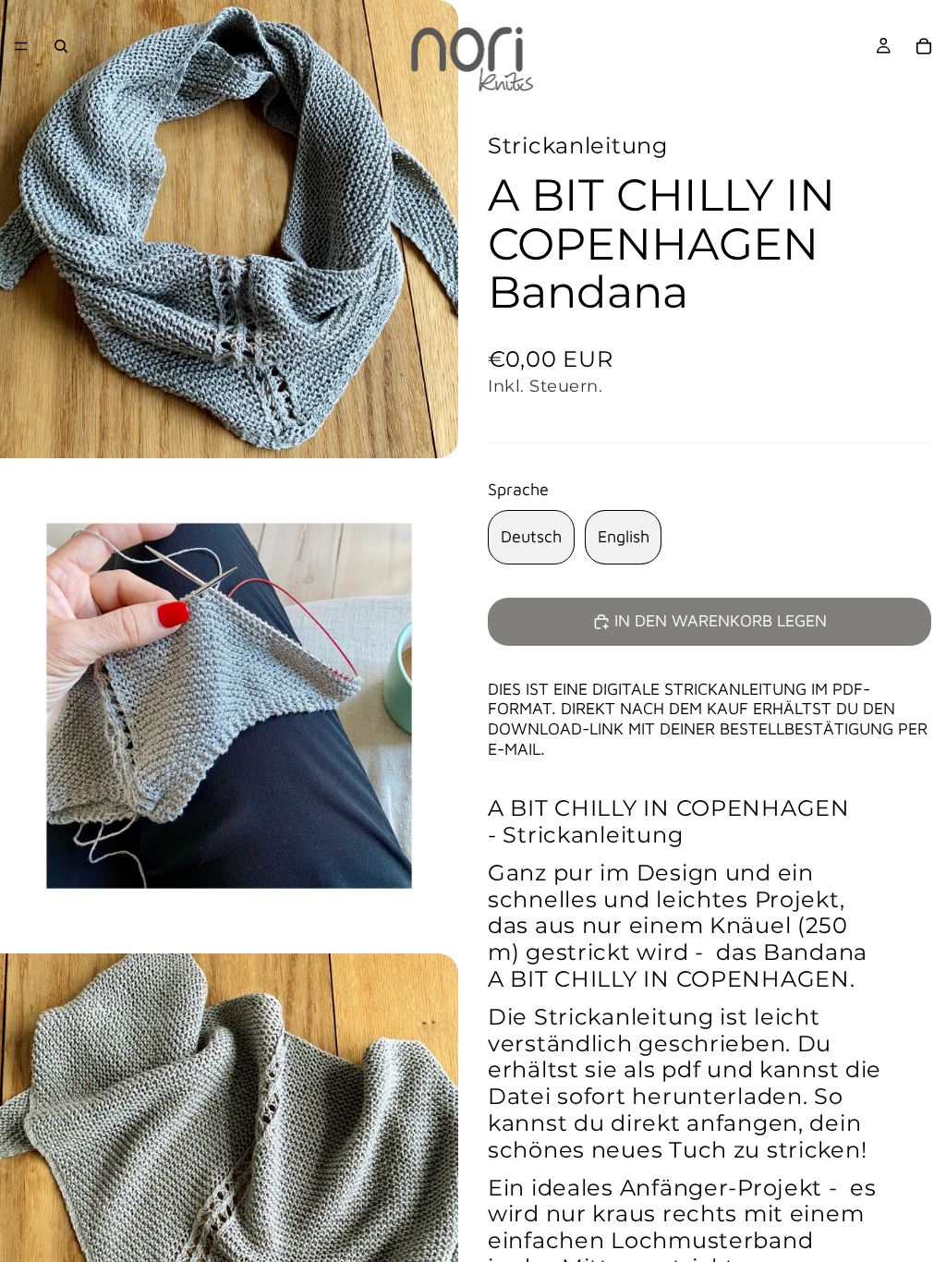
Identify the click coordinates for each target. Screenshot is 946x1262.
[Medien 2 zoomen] (229, 706)
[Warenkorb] (924, 46)
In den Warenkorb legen (720, 620)
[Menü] (21, 46)
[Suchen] (61, 46)
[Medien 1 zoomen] (229, 229)
